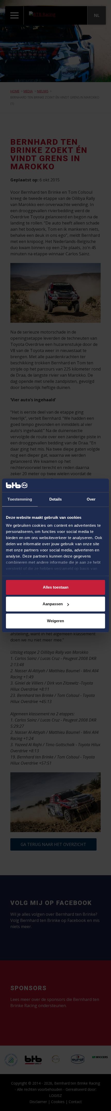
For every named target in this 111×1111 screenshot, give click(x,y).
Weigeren (55, 621)
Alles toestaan (55, 587)
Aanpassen (53, 604)
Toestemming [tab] (19, 499)
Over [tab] (91, 499)
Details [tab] (55, 499)
